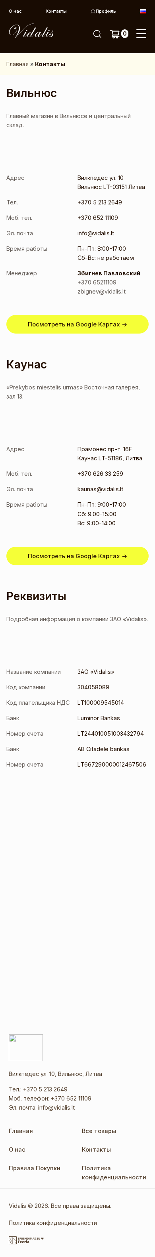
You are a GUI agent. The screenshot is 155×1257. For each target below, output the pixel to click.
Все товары (99, 1130)
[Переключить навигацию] (141, 34)
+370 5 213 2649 (45, 1089)
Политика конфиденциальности (53, 1222)
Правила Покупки (34, 1168)
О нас (15, 11)
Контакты (56, 11)
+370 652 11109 (71, 1098)
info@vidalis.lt (56, 1107)
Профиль (106, 11)
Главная (17, 64)
